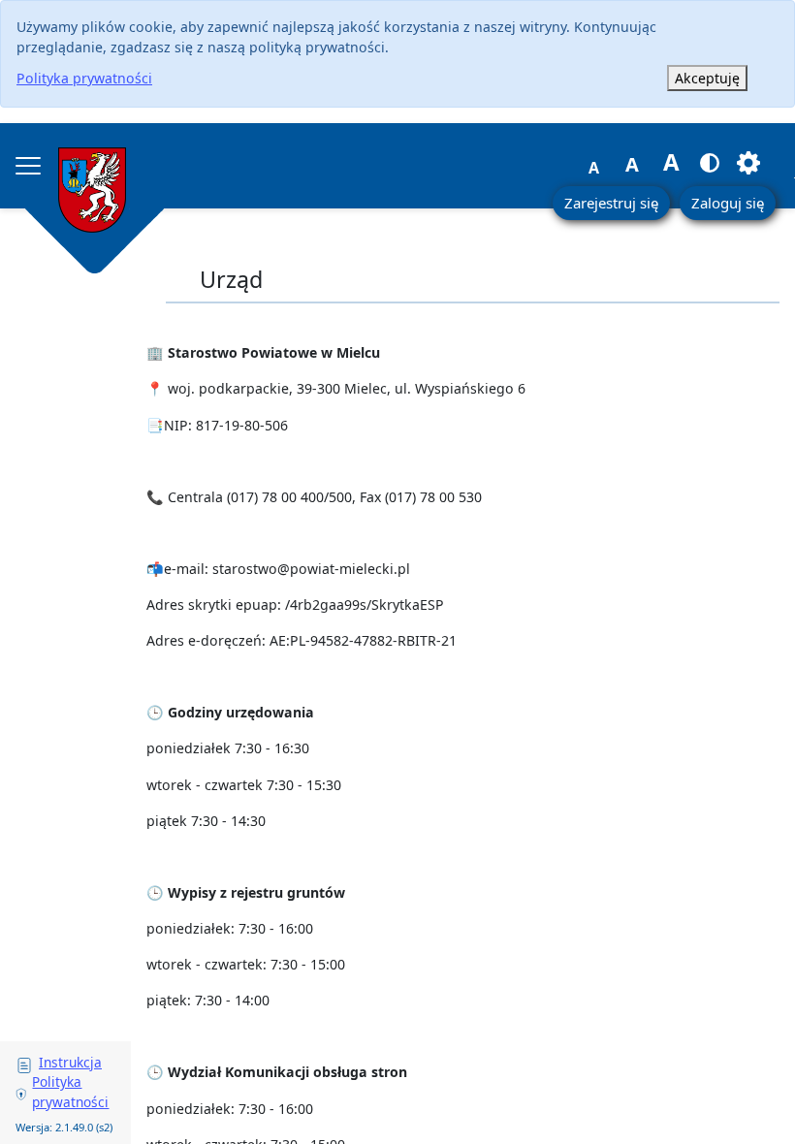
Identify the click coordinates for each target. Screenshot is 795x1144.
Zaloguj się (727, 202)
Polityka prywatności (84, 78)
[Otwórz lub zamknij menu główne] (28, 165)
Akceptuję (707, 78)
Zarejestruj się (611, 202)
